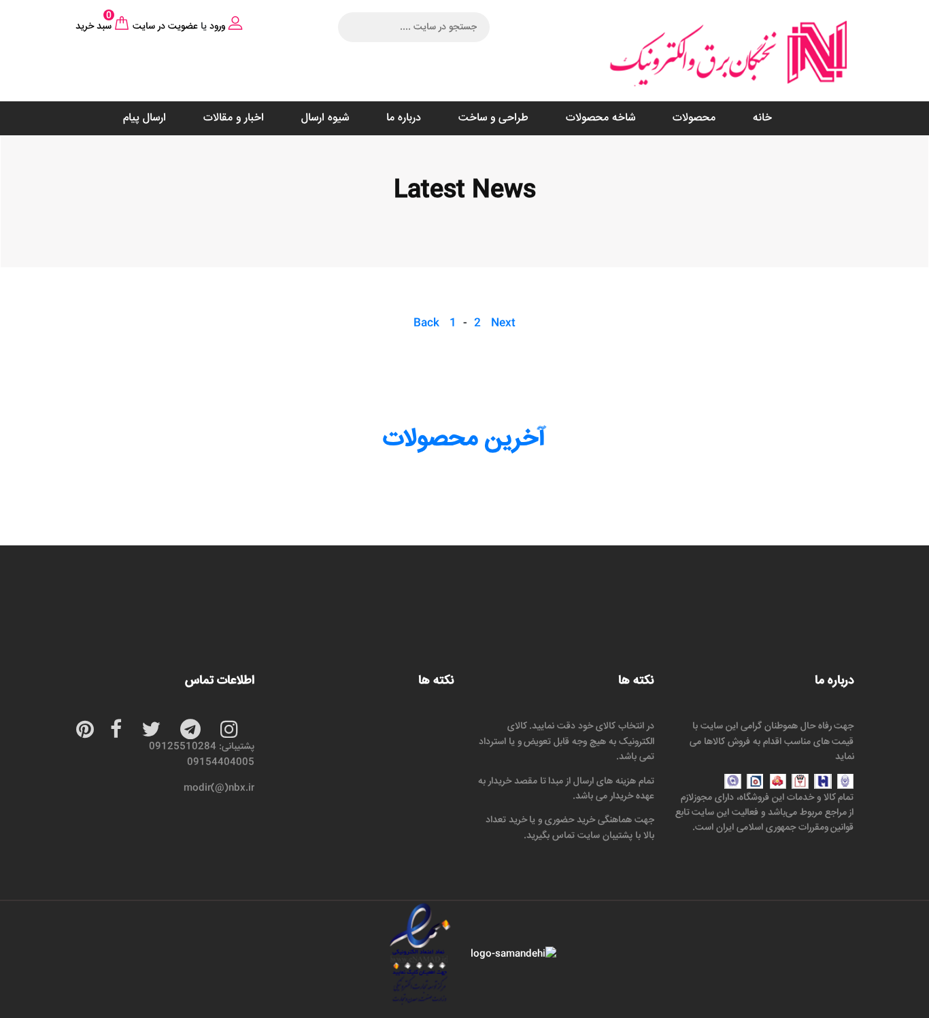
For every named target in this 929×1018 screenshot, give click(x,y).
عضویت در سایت (165, 26)
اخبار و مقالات (233, 117)
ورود (217, 26)
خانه (762, 117)
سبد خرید (93, 26)
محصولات (694, 117)
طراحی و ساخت (493, 117)
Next (503, 323)
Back (426, 323)
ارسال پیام (144, 117)
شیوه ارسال (325, 117)
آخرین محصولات (464, 439)
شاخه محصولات (600, 117)
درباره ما (403, 117)
